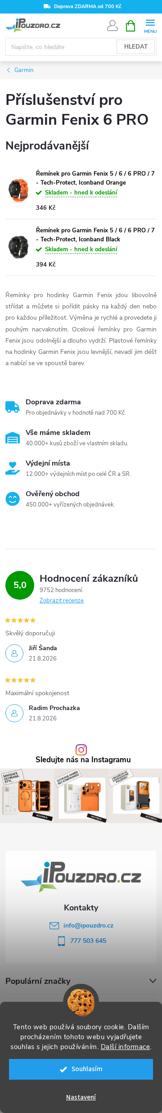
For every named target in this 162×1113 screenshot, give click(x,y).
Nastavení (81, 1097)
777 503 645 (88, 941)
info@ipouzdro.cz (88, 925)
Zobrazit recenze (62, 601)
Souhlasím (87, 1069)
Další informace (125, 1046)
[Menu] (150, 25)
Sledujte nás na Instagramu (83, 760)
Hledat (136, 47)
